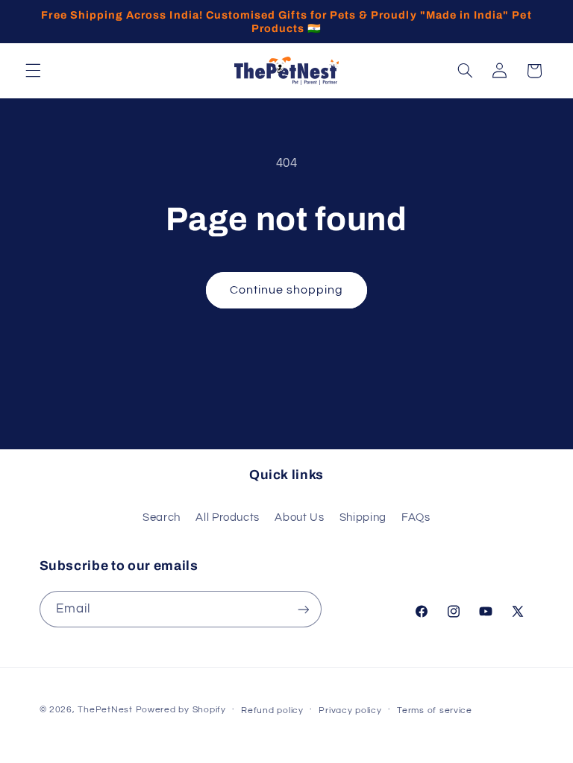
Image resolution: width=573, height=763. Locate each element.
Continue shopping (287, 290)
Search (162, 517)
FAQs (415, 517)
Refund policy (272, 710)
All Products (227, 517)
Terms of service (434, 710)
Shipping (362, 517)
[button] (33, 71)
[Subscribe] (303, 609)
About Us (299, 517)
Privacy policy (350, 710)
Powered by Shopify (181, 710)
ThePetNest (105, 710)
